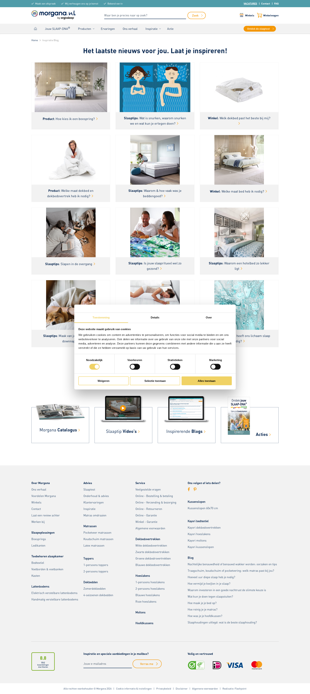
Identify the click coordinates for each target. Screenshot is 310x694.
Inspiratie (151, 29)
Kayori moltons (197, 540)
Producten (84, 29)
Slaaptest (89, 489)
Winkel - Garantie (146, 522)
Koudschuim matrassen (98, 539)
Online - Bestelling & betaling (154, 496)
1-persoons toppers (95, 565)
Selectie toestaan (155, 380)
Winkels (249, 15)
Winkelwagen (271, 15)
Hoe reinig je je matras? (202, 609)
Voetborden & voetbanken (47, 569)
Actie (170, 29)
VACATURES (250, 3)
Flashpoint (240, 688)
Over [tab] (209, 317)
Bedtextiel (37, 563)
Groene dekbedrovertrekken (153, 558)
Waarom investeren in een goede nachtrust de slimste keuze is (227, 590)
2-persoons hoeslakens (150, 588)
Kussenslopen (196, 501)
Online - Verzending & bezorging (155, 502)
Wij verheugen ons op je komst (81, 3)
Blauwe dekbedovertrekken (152, 565)
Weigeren (103, 380)
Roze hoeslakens (145, 601)
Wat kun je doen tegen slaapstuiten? (210, 596)
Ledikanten (38, 545)
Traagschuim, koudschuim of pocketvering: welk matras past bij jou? (231, 570)
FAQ (276, 3)
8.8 (43, 658)
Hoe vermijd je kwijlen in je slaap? (209, 583)
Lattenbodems (40, 586)
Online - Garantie (146, 515)
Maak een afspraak (45, 3)
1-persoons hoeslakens (150, 582)
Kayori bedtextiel (198, 521)
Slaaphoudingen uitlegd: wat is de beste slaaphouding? (222, 622)
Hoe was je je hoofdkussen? (205, 616)
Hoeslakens (142, 575)
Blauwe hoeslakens (147, 595)
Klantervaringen (93, 502)
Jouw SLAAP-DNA (57, 28)
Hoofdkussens (144, 623)
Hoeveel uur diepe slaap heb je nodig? (211, 577)
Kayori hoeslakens (199, 534)
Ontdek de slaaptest (258, 28)
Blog (191, 557)
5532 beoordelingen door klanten (43, 664)
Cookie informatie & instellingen (134, 688)
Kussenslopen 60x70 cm (203, 508)
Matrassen (90, 526)
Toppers (88, 558)
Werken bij (38, 522)
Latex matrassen (93, 545)
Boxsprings (38, 539)
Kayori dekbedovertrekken (204, 527)
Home (35, 28)
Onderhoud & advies (96, 496)
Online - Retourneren (148, 509)
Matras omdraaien (94, 515)
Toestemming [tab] (101, 317)
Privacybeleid (163, 688)
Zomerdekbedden (94, 588)
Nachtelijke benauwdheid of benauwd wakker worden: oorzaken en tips (232, 564)
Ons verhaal (130, 29)
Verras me (146, 663)
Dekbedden (90, 582)
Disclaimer (182, 688)
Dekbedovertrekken (147, 539)
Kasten (35, 575)
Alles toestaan (206, 380)
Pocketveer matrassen (97, 532)
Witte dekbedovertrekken (151, 545)
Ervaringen (108, 29)
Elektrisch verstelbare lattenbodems (54, 593)
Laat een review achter (45, 515)
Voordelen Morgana (43, 496)
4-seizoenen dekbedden (98, 595)
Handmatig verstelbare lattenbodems (54, 599)
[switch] (135, 366)
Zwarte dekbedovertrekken (152, 552)
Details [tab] (155, 317)
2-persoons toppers (95, 571)
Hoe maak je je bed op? (202, 603)
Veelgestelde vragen (148, 489)
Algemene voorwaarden (150, 528)
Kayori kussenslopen (201, 547)
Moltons (140, 612)
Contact (265, 3)
